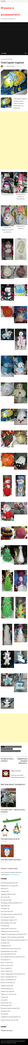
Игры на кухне (5, 962)
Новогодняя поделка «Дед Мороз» (11, 859)
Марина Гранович (10, 66)
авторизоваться (14, 874)
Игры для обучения (7, 954)
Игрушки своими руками (9, 1008)
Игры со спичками (7, 982)
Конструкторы (5, 911)
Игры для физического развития (11, 957)
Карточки (4, 906)
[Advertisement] (14, 37)
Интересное (5, 900)
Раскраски (4, 1011)
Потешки (4, 943)
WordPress (10, 1042)
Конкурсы (4, 908)
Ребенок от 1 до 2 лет (7, 994)
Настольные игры (6, 917)
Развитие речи (5, 986)
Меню (4, 53)
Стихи (3, 1000)
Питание (3, 926)
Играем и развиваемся (19, 1041)
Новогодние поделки (6, 59)
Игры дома (4, 959)
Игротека (4, 897)
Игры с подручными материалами (12, 974)
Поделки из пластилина (8, 931)
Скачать (3, 997)
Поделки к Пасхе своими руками (11, 937)
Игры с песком (5, 971)
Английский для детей (8, 883)
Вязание (3, 888)
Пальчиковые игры (7, 923)
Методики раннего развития (10, 914)
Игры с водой (5, 968)
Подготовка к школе (7, 928)
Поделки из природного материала (12, 934)
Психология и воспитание (9, 948)
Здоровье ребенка (7, 894)
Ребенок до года (6, 991)
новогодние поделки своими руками (10, 751)
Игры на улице (5, 965)
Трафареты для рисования (9, 1017)
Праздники (4, 946)
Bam (15, 1042)
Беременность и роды (8, 885)
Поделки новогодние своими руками (12, 940)
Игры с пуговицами (7, 979)
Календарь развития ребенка (10, 903)
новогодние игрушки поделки (13, 746)
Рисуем (3, 1014)
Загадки (3, 891)
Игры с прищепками (7, 977)
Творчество (4, 1003)
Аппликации (5, 1005)
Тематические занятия (8, 1020)
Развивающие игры (7, 951)
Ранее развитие (6, 988)
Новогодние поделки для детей (10, 839)
